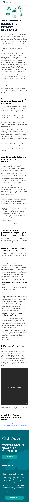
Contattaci (9, 456)
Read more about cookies (14, 492)
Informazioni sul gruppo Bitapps (11, 468)
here (20, 242)
